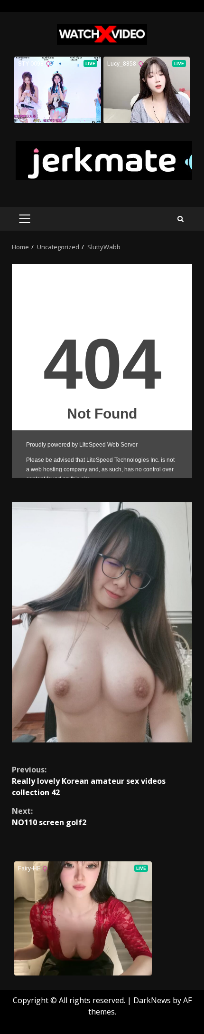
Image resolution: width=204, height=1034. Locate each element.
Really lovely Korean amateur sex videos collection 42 (89, 781)
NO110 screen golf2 (49, 817)
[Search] (180, 219)
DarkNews (152, 1000)
